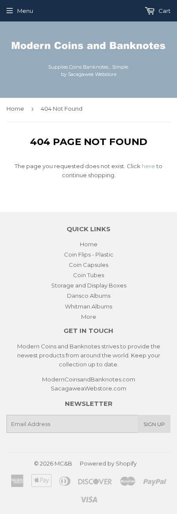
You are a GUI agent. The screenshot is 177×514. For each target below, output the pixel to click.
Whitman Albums (88, 306)
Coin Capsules (88, 264)
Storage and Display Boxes (88, 285)
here (148, 166)
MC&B (63, 463)
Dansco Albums (88, 295)
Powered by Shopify (108, 463)
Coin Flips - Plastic (88, 254)
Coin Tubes (88, 275)
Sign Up (154, 424)
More (88, 316)
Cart (164, 10)
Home (15, 108)
